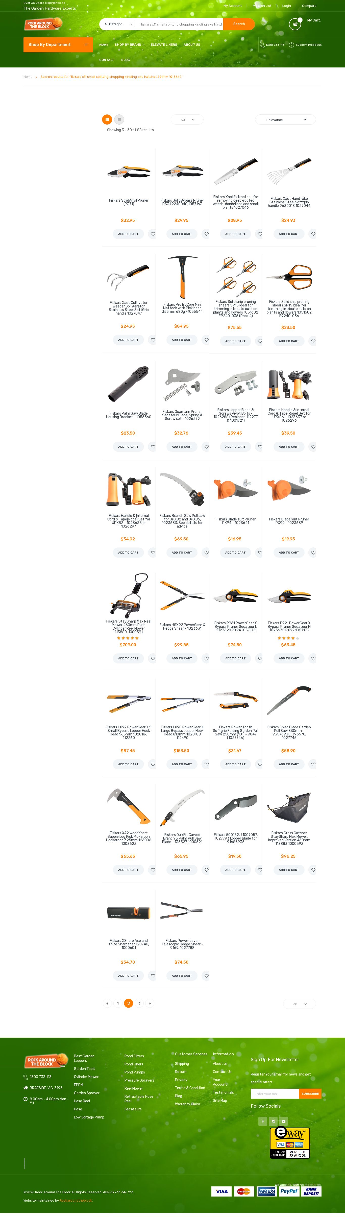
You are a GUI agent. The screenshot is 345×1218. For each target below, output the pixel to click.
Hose (78, 1109)
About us (220, 1064)
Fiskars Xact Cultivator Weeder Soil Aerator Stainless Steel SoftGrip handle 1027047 (129, 308)
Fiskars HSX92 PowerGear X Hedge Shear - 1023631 (182, 626)
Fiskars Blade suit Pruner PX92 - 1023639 (289, 521)
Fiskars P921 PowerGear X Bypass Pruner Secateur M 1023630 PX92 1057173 (289, 627)
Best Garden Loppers (84, 1058)
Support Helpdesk (309, 44)
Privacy (181, 1080)
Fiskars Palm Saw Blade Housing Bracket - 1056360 (128, 415)
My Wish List (262, 6)
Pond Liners (134, 1064)
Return (180, 1072)
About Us (192, 44)
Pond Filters (134, 1056)
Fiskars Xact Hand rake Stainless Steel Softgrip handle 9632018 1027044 (289, 202)
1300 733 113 (275, 44)
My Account (233, 6)
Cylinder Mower (86, 1077)
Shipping (182, 1064)
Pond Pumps (135, 1072)
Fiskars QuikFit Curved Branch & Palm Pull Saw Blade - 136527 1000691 (182, 838)
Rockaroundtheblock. (76, 1200)
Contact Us (222, 1072)
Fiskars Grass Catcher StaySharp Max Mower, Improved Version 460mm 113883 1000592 (289, 838)
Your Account (220, 1082)
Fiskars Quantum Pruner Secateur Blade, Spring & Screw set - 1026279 (182, 415)
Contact (107, 60)
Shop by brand (128, 44)
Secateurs (133, 1109)
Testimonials (223, 1092)
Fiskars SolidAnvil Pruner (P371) (129, 202)
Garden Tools (84, 1069)
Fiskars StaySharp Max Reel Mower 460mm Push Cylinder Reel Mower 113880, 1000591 (128, 627)
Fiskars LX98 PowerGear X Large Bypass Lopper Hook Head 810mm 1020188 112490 (182, 733)
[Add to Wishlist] (153, 234)
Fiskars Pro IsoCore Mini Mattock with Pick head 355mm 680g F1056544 (182, 308)
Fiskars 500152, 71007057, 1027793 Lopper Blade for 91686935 (236, 838)
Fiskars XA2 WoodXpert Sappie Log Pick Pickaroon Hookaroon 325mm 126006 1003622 (128, 838)
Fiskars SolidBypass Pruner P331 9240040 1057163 (182, 202)
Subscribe (310, 1093)
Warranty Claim (187, 1104)
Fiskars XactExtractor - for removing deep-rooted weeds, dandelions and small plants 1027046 (236, 202)
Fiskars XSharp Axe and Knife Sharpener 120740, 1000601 (129, 944)
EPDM (78, 1085)
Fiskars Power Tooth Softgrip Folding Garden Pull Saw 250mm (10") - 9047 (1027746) (235, 733)
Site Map (220, 1100)
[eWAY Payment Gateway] (290, 1142)
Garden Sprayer (87, 1093)
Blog (125, 60)
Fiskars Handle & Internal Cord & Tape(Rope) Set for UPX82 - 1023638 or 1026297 (128, 521)
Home (28, 77)
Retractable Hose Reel (139, 1098)
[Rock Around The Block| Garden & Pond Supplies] (43, 24)
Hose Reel (82, 1101)
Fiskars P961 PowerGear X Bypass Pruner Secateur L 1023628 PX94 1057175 (235, 627)
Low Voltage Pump (89, 1117)
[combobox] (177, 24)
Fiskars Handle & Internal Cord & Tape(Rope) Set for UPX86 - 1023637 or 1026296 (289, 415)
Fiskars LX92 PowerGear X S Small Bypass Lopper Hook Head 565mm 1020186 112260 (129, 733)
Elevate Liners (164, 44)
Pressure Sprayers (139, 1080)
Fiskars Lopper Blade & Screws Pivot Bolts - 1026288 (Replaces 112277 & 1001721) (235, 415)
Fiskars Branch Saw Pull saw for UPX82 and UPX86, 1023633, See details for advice (182, 521)
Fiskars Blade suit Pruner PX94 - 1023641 (236, 521)
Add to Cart (128, 234)
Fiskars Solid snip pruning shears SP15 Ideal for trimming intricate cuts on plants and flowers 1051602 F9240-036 (289, 309)
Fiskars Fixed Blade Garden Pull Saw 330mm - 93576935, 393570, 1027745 (289, 733)
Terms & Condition (190, 1088)
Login (286, 6)
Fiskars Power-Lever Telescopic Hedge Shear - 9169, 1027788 (182, 944)
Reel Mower (134, 1088)
